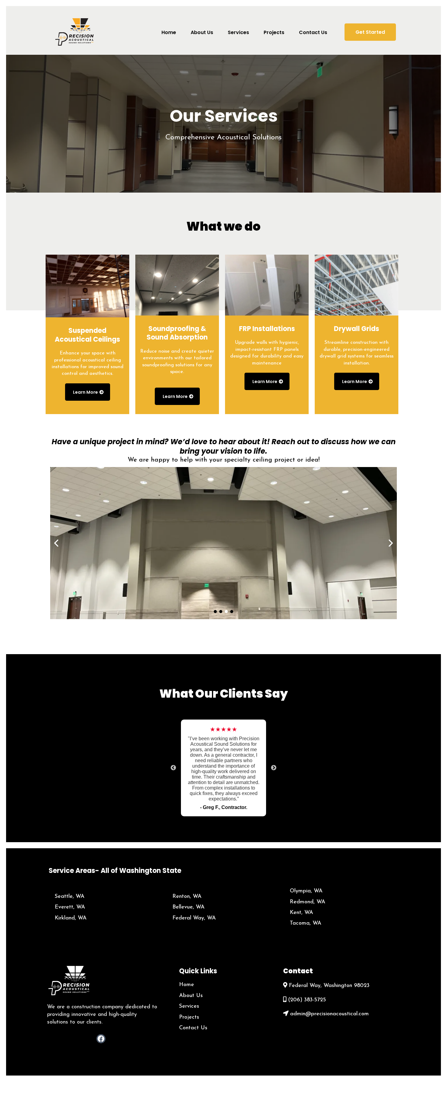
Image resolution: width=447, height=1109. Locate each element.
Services (189, 1006)
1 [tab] (219, 824)
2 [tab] (228, 824)
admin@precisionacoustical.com (329, 1014)
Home (186, 985)
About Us (191, 996)
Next (274, 768)
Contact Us (193, 1028)
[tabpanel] (223, 768)
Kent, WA (301, 912)
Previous (173, 768)
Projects (189, 1017)
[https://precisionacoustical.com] (75, 31)
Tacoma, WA (305, 923)
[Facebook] (101, 1038)
